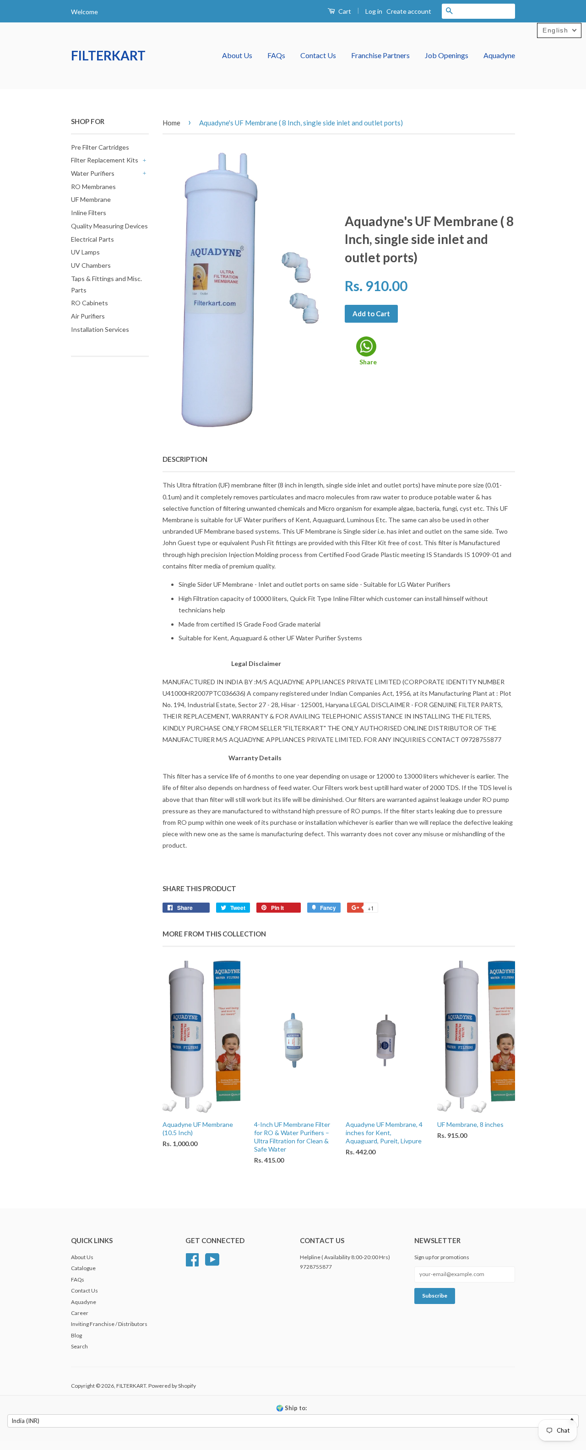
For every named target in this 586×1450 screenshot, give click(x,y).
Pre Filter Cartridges (100, 147)
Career (79, 1312)
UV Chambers (91, 265)
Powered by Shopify (172, 1385)
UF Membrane (91, 199)
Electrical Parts (92, 239)
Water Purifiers (92, 173)
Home (171, 123)
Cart (344, 11)
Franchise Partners (380, 55)
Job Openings (446, 55)
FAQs (276, 55)
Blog (76, 1335)
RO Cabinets (89, 303)
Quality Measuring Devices (109, 226)
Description (185, 459)
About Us (237, 55)
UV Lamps (85, 252)
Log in (373, 11)
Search (79, 1346)
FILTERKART (108, 55)
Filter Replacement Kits (104, 160)
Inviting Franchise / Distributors (109, 1323)
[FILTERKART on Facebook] (192, 1258)
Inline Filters (88, 212)
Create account (408, 11)
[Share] (366, 346)
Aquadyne (499, 55)
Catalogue (83, 1268)
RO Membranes (93, 186)
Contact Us (318, 55)
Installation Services (100, 329)
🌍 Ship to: (291, 1408)
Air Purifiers (88, 316)
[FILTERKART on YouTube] (212, 1258)
